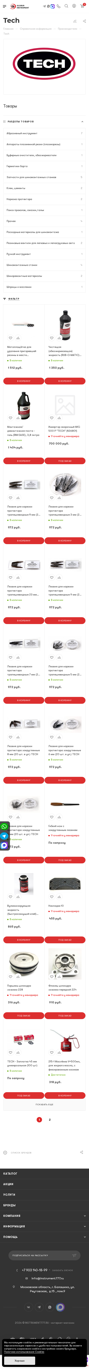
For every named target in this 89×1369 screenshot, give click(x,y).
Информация (14, 1226)
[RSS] (74, 21)
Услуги (9, 1194)
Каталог (10, 1173)
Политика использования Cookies (24, 1351)
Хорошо (20, 1360)
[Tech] (44, 64)
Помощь (10, 1237)
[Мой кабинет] (74, 6)
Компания (11, 1215)
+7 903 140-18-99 (34, 1270)
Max (60, 1307)
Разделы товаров (21, 121)
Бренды (9, 1205)
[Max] (53, 7)
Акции (8, 1184)
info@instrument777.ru (47, 1278)
